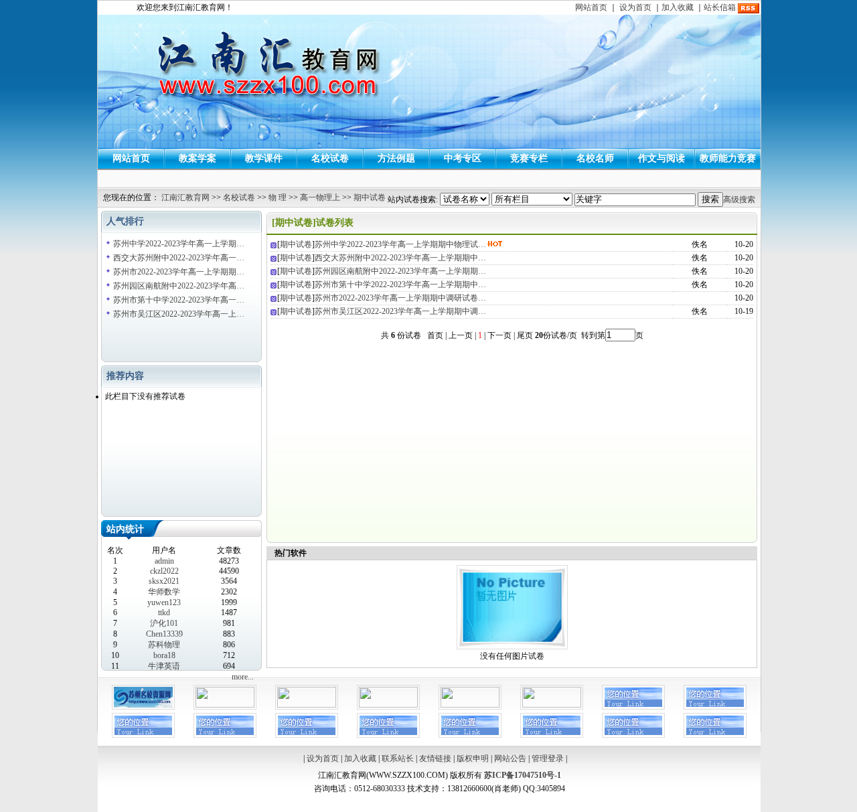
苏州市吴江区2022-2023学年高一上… (178, 314)
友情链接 (435, 758)
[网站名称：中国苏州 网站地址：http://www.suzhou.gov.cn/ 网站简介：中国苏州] (388, 705)
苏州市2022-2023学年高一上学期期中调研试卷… (400, 298)
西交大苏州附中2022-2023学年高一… (178, 257)
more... (243, 676)
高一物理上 (320, 197)
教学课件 (264, 158)
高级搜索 (739, 199)
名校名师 (595, 158)
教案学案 (197, 158)
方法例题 (396, 158)
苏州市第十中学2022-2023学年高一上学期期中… (400, 284)
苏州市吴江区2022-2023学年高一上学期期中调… (400, 311)
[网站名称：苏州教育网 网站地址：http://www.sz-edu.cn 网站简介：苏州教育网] (224, 705)
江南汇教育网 (185, 197)
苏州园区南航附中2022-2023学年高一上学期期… (400, 271)
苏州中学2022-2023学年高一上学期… (178, 243)
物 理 (277, 197)
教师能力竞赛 (728, 158)
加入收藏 (677, 7)
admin (164, 561)
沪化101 (164, 623)
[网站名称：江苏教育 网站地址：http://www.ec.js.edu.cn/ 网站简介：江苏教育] (470, 705)
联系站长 (398, 758)
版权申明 (473, 758)
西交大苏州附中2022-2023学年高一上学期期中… (400, 257)
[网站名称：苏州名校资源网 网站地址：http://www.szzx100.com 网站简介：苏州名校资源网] (143, 707)
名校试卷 (330, 158)
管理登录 (548, 758)
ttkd (164, 612)
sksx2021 (164, 581)
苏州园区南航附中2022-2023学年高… (178, 286)
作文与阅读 (661, 158)
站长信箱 (720, 7)
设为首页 (635, 7)
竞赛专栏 (529, 158)
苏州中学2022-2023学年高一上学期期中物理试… (400, 244)
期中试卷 (370, 197)
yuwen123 (164, 602)
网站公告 (510, 758)
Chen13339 (164, 634)
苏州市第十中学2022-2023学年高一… (178, 300)
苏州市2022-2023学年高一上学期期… (178, 271)
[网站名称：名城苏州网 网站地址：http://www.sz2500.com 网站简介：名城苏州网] (306, 705)
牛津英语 (164, 666)
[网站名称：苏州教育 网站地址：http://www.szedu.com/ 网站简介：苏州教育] (551, 705)
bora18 (164, 655)
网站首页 (591, 7)
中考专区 (462, 158)
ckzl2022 (164, 571)
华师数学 (164, 591)
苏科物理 (164, 644)
